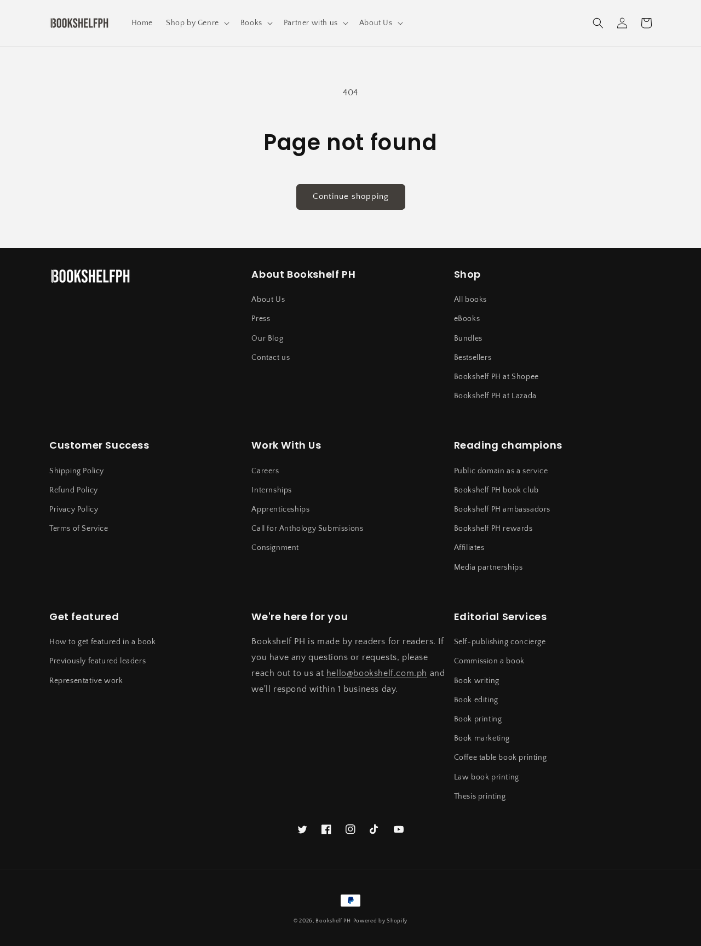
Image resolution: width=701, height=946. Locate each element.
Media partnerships (488, 567)
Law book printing (486, 777)
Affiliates (469, 547)
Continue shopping (351, 196)
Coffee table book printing (500, 757)
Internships (271, 490)
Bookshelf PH (332, 921)
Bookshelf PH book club (496, 490)
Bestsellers (473, 357)
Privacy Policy (73, 509)
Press (260, 318)
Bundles (468, 338)
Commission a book (489, 661)
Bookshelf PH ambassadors (502, 509)
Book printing (478, 719)
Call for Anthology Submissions (307, 528)
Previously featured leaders (97, 661)
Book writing (476, 680)
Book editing (476, 700)
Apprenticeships (280, 509)
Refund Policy (73, 490)
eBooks (467, 318)
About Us (268, 299)
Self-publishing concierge (500, 642)
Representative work (86, 680)
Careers (265, 471)
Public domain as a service (501, 471)
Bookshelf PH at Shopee (496, 376)
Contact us (270, 357)
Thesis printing (480, 796)
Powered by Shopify (380, 921)
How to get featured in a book (102, 642)
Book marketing (482, 738)
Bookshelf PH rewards (493, 528)
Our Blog (267, 338)
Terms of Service (78, 528)
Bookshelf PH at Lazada (495, 396)
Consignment (275, 547)
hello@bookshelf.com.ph (376, 673)
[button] (196, 23)
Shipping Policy (76, 471)
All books (470, 299)
